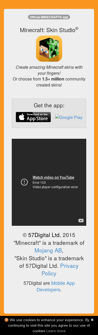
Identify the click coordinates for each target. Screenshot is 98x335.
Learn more (56, 331)
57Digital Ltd (44, 235)
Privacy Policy (60, 269)
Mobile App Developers (56, 286)
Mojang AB (48, 250)
